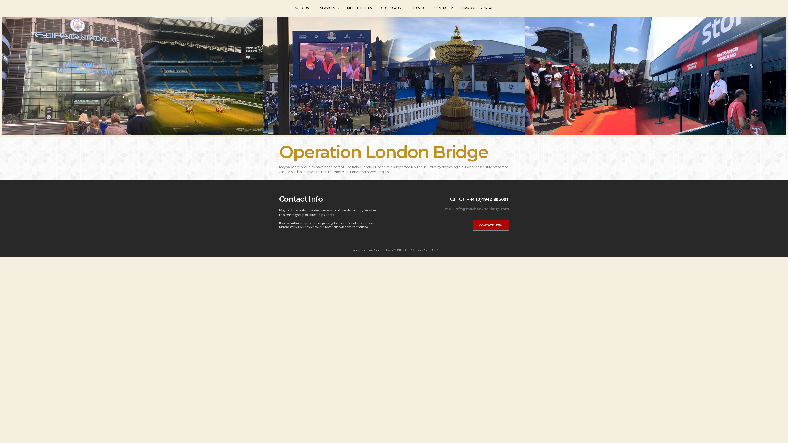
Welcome (303, 8)
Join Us (419, 8)
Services (327, 8)
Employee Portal (477, 8)
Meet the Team (360, 8)
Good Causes (392, 8)
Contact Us (444, 8)
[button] (491, 225)
